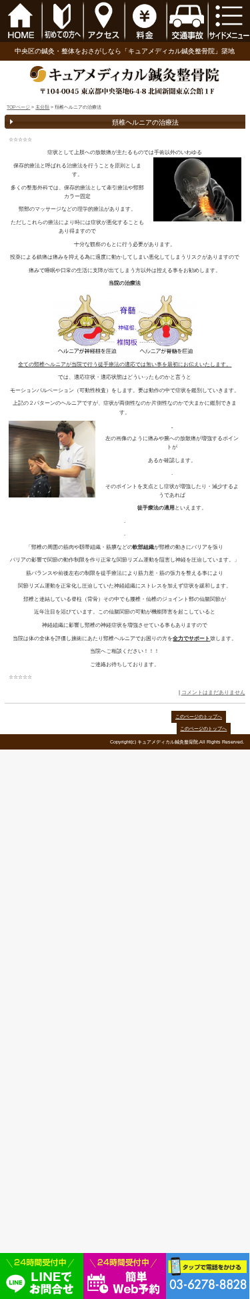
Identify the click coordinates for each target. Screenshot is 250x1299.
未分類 (42, 107)
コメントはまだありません (213, 692)
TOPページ (18, 107)
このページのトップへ (198, 716)
